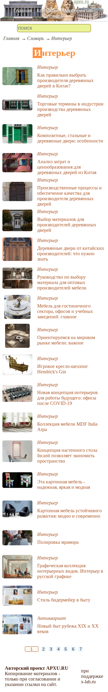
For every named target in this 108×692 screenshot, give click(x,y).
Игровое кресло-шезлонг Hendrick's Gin (62, 369)
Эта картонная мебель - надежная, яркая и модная (63, 484)
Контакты (47, 10)
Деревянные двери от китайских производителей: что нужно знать (70, 254)
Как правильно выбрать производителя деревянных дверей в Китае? (65, 80)
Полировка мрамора (58, 542)
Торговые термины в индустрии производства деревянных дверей (70, 109)
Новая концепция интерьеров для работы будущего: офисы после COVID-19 (67, 398)
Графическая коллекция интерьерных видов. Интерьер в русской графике (70, 571)
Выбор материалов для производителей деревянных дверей (66, 225)
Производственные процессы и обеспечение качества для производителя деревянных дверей (69, 196)
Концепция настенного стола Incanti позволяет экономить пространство (67, 456)
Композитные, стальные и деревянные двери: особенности (70, 138)
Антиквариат (51, 618)
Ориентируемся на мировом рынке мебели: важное (66, 340)
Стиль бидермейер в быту (63, 599)
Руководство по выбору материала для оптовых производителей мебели (61, 282)
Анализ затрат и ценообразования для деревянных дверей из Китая (66, 167)
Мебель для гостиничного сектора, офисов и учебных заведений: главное (65, 311)
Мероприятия (77, 10)
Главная (23, 10)
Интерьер (61, 38)
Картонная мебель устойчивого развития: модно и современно (69, 513)
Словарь (53, 16)
